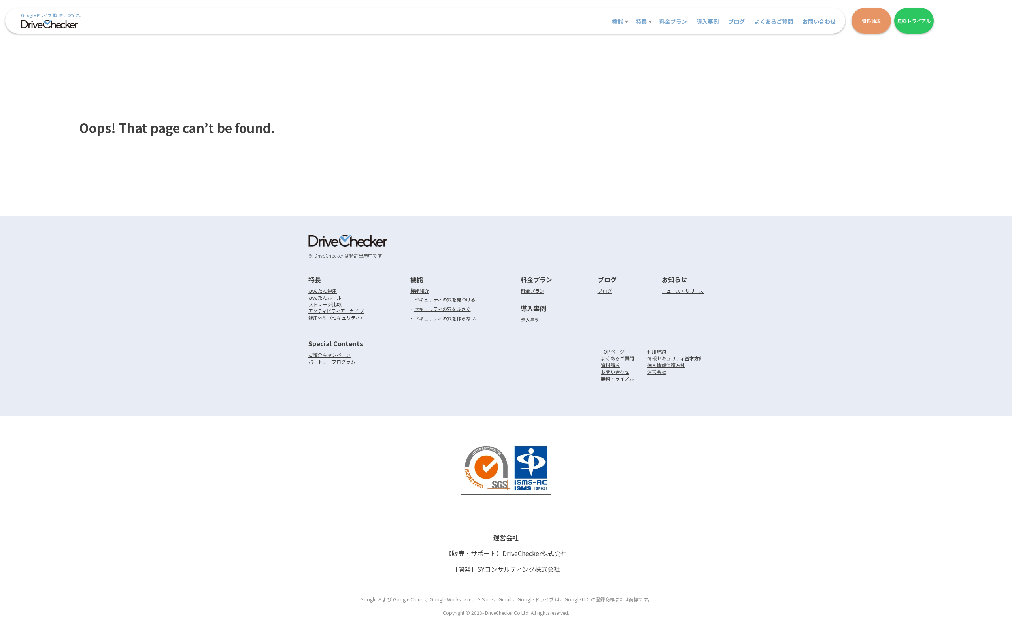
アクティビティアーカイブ (336, 310)
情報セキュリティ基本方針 (675, 358)
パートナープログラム (331, 361)
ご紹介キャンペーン (329, 354)
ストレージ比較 (325, 304)
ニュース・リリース (683, 290)
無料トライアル (617, 378)
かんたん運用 (322, 290)
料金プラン (673, 21)
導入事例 (708, 21)
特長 (641, 21)
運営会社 (656, 371)
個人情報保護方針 (666, 365)
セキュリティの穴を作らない (445, 318)
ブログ (736, 21)
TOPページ (613, 351)
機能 (617, 21)
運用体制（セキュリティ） (336, 317)
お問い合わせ (819, 21)
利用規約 (656, 351)
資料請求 (610, 365)
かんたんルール (325, 297)
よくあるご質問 (773, 21)
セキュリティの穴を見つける (445, 299)
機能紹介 (419, 290)
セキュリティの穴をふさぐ (442, 308)
